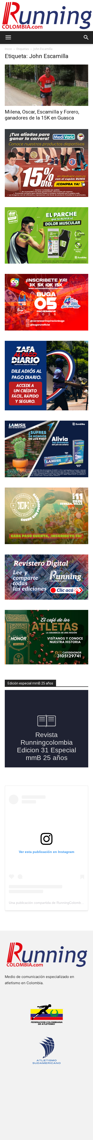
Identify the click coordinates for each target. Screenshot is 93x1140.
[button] (8, 37)
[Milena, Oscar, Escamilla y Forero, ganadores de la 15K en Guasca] (46, 85)
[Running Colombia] (46, 15)
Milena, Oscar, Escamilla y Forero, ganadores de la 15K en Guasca (42, 115)
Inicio (8, 49)
